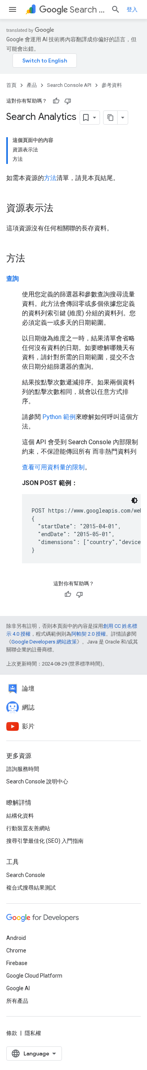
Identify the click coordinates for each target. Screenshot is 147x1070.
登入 (132, 9)
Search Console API (87, 9)
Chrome (16, 950)
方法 (50, 178)
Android (16, 938)
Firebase (16, 963)
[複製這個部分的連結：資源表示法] (61, 208)
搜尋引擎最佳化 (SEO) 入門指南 (44, 841)
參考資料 (112, 85)
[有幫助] (56, 101)
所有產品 (17, 1001)
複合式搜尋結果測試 (31, 887)
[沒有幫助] (68, 101)
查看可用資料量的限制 (53, 467)
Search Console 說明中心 (37, 781)
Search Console (25, 875)
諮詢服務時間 (22, 769)
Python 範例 (59, 417)
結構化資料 (20, 816)
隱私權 (33, 1033)
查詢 (12, 278)
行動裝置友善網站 (28, 828)
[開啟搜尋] (115, 9)
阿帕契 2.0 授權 (88, 634)
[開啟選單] (12, 9)
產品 (32, 85)
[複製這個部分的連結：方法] (33, 259)
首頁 (11, 85)
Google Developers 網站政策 (44, 642)
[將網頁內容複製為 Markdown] (110, 117)
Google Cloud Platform (34, 976)
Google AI (18, 988)
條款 (11, 1033)
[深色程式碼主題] (134, 500)
